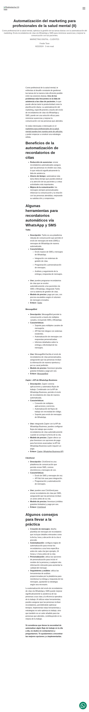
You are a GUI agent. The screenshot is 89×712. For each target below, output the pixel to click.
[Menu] (84, 8)
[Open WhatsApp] (83, 705)
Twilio (39, 303)
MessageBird (42, 374)
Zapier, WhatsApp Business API (50, 451)
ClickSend (41, 507)
